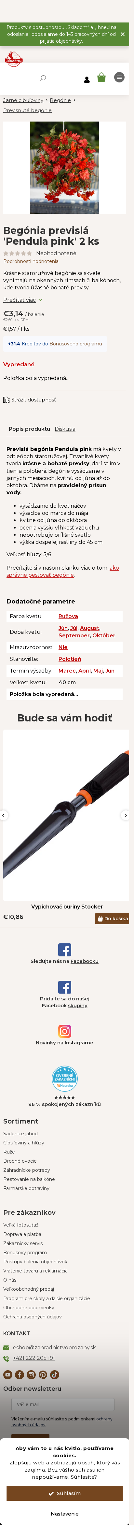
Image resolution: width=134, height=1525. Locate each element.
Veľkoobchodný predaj (28, 1289)
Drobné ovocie (20, 1161)
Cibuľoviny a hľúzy (23, 1143)
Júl (73, 628)
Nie (63, 647)
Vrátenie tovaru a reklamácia (35, 1271)
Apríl (84, 671)
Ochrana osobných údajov (32, 1317)
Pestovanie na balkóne (29, 1179)
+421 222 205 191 (34, 1358)
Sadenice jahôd (20, 1134)
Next (126, 815)
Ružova (68, 616)
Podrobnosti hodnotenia (31, 261)
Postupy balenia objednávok (35, 1262)
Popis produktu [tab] (29, 429)
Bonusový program (25, 1253)
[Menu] (119, 77)
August (89, 628)
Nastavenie (65, 1514)
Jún (63, 628)
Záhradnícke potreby (26, 1170)
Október (103, 635)
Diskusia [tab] (65, 429)
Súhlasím (69, 1493)
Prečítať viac (19, 300)
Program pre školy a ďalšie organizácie (46, 1298)
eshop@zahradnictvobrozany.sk (54, 1347)
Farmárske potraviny (26, 1188)
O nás (9, 1280)
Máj (98, 671)
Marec (67, 671)
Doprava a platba (22, 1234)
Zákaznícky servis (23, 1243)
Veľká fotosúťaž (20, 1225)
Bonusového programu (75, 344)
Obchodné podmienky (28, 1308)
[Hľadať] (42, 78)
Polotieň (70, 659)
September (74, 635)
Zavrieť (47, 393)
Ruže (9, 1152)
